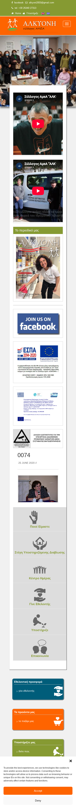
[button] (70, 761)
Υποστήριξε (31, 13)
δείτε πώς (24, 751)
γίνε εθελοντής (26, 690)
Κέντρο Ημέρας (40, 578)
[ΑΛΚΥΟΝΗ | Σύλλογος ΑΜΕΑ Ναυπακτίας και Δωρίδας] (31, 25)
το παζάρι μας (26, 721)
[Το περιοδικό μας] (38, 267)
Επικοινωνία (40, 656)
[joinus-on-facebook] (38, 323)
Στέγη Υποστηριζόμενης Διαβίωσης (40, 552)
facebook (18, 2)
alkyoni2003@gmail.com (41, 2)
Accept (38, 790)
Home (17, 13)
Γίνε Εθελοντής (39, 604)
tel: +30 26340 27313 (24, 8)
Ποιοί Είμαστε (40, 526)
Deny (38, 800)
